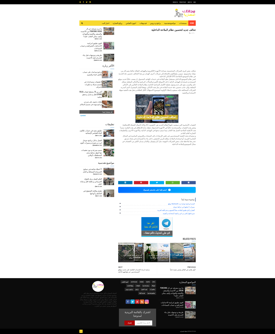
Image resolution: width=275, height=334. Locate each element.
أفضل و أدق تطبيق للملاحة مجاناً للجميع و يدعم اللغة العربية (176, 210)
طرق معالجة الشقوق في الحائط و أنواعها (92, 192)
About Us (190, 2)
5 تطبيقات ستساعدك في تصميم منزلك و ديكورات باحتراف (93, 84)
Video (142, 282)
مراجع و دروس (129, 289)
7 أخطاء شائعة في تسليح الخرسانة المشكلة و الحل (92, 170)
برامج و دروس (155, 23)
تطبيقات (138, 286)
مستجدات (183, 23)
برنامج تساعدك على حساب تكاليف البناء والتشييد (92, 73)
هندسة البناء (142, 293)
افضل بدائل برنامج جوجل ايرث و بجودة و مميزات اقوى (91, 141)
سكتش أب (152, 289)
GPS (192, 33)
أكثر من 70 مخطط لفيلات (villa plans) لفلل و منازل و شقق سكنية (90, 94)
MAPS (148, 282)
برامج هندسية (146, 286)
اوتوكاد (153, 286)
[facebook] (83, 2)
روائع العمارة (117, 23)
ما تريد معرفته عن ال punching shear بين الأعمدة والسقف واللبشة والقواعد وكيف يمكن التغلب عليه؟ (91, 32)
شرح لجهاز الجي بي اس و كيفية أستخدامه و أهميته (179, 213)
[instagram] (90, 2)
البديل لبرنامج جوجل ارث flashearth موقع (181, 204)
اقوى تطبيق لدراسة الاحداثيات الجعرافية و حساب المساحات (91, 46)
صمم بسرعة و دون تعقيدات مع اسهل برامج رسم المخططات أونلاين (91, 153)
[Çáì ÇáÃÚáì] (81, 331)
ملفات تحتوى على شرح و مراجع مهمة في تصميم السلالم (91, 103)
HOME (194, 2)
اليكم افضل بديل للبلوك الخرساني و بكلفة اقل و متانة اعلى (91, 181)
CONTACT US (175, 2)
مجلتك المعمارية (183, 331)
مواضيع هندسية (170, 23)
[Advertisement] (157, 51)
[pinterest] (80, 2)
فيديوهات (143, 23)
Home (192, 23)
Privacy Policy (182, 2)
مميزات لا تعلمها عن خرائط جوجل (184, 207)
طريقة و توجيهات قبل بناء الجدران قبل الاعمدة (92, 56)
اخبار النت (105, 23)
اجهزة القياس (131, 23)
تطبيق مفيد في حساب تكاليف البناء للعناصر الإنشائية (91, 131)
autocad (134, 282)
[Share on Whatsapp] (173, 182)
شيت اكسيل (144, 289)
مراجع (137, 289)
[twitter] (86, 2)
